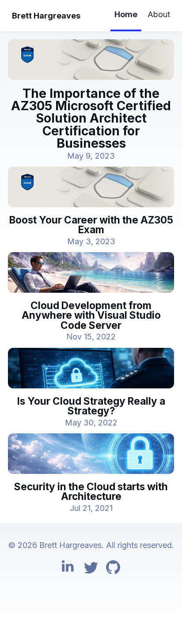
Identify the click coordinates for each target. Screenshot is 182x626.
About (159, 14)
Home (125, 14)
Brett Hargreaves (46, 15)
